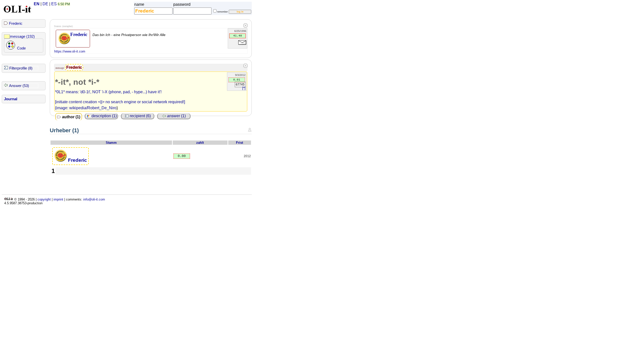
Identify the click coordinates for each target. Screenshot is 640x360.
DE (45, 4)
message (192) (22, 36)
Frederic (15, 24)
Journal (10, 99)
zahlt (200, 142)
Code (21, 48)
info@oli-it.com (94, 199)
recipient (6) (140, 116)
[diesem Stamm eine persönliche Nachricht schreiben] (242, 46)
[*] (244, 88)
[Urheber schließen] (250, 129)
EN (37, 4)
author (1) (70, 117)
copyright (44, 199)
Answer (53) (19, 86)
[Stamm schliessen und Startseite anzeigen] (246, 26)
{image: (62, 108)
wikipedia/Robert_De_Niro (92, 108)
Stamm (111, 142)
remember (222, 11)
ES (54, 4)
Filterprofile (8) (20, 68)
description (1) (103, 116)
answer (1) (176, 116)
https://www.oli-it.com (69, 51)
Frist (239, 142)
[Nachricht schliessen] (246, 66)
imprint (58, 199)
